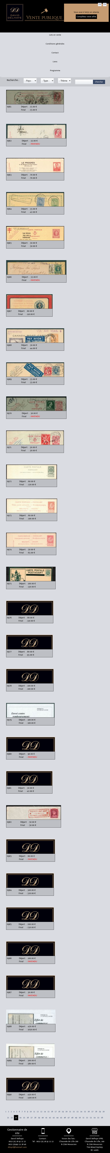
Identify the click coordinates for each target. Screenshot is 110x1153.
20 (66, 1111)
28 (96, 1111)
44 (57, 1117)
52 (87, 1117)
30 (104, 1111)
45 (61, 1117)
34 (20, 1117)
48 (72, 1117)
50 (80, 1117)
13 (41, 1111)
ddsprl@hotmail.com (17, 1147)
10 (31, 1111)
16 (52, 1111)
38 (35, 1117)
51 (83, 1117)
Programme (55, 70)
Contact (55, 53)
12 (38, 1111)
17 (56, 1111)
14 (45, 1111)
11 (34, 1111)
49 (76, 1117)
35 (24, 1117)
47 (69, 1117)
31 (8, 1117)
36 (28, 1117)
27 (92, 1111)
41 (46, 1117)
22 (74, 1111)
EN (105, 4)
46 (65, 1117)
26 (89, 1111)
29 (100, 1111)
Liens (55, 62)
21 (70, 1111)
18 (59, 1111)
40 (43, 1117)
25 (85, 1111)
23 (77, 1111)
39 (39, 1117)
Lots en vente (55, 35)
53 (91, 1117)
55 (98, 1117)
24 (81, 1111)
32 (12, 1117)
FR (100, 4)
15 (48, 1111)
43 (54, 1117)
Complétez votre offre (86, 17)
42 (50, 1117)
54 (95, 1117)
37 (32, 1117)
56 (102, 1117)
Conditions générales (55, 44)
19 (63, 1111)
